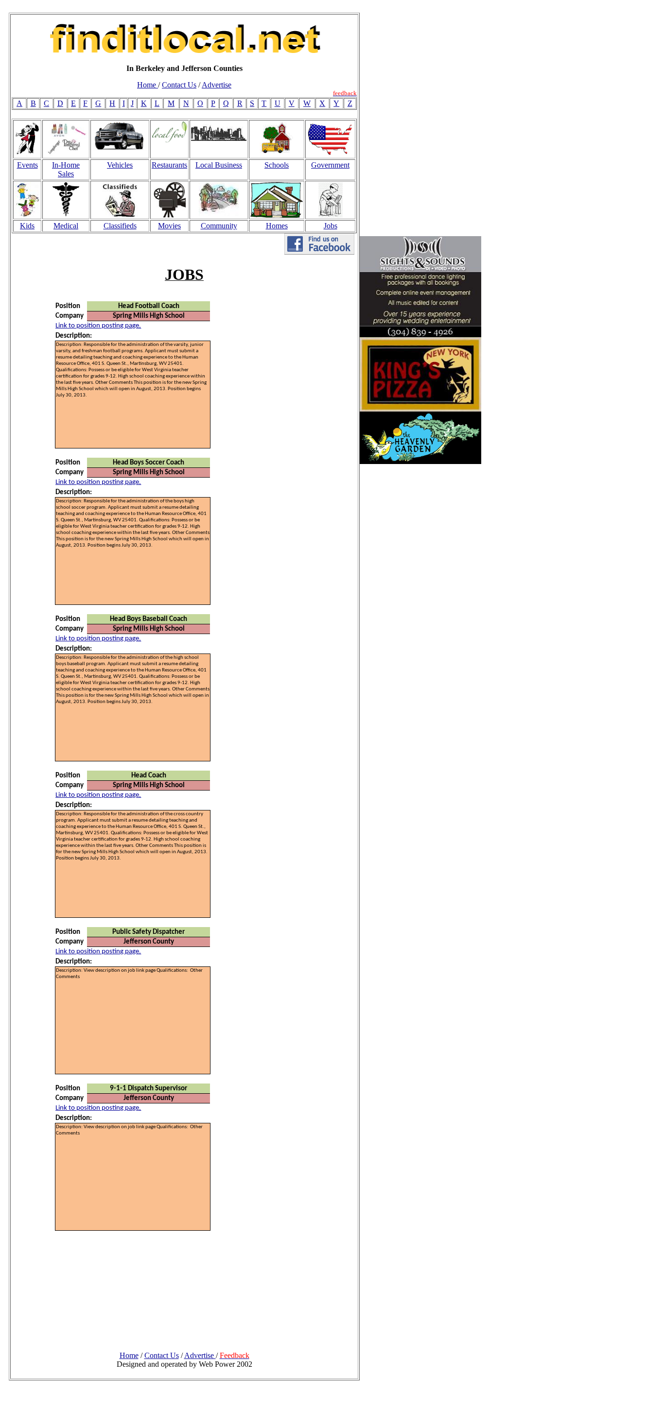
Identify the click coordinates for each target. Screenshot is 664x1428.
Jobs (330, 226)
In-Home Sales (66, 169)
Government (330, 165)
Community (219, 226)
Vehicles (120, 165)
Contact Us (179, 85)
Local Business (218, 165)
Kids (27, 226)
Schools (276, 165)
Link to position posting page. (98, 325)
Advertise (216, 85)
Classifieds (120, 226)
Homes (277, 226)
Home (147, 85)
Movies (169, 226)
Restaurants (169, 165)
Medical (65, 226)
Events (27, 165)
